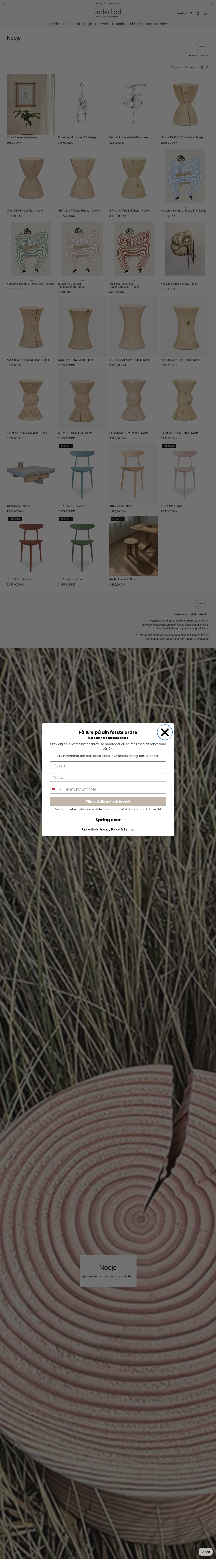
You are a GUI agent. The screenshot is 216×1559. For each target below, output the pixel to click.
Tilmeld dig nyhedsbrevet (108, 801)
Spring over (108, 820)
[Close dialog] (164, 732)
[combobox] (56, 789)
